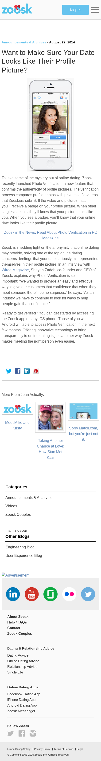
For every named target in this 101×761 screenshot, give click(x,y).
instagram (32, 733)
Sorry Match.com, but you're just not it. (83, 433)
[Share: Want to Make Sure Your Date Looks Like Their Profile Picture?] (17, 371)
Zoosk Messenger (21, 711)
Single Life (15, 672)
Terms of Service (63, 749)
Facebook (21, 733)
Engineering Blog (20, 547)
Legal (80, 749)
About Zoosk (17, 617)
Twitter (10, 733)
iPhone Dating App (21, 700)
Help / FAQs (17, 622)
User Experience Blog (23, 556)
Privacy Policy (42, 749)
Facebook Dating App (23, 694)
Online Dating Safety (19, 749)
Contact (13, 628)
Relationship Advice (22, 667)
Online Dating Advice (23, 661)
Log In (75, 9)
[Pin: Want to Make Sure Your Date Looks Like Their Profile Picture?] (36, 371)
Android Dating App (22, 705)
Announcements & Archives (24, 42)
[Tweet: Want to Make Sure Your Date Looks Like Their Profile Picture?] (8, 371)
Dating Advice (17, 655)
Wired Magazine (15, 270)
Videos (11, 506)
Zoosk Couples (18, 514)
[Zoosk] (17, 9)
